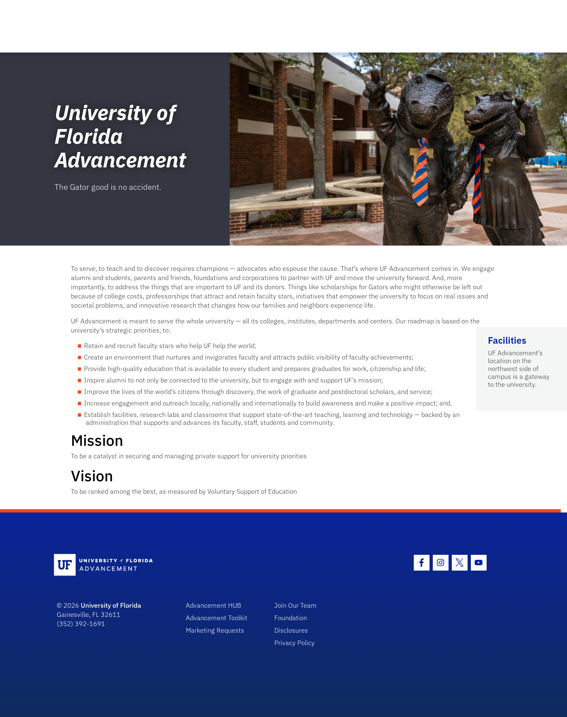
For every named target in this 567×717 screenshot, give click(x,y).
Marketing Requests (215, 630)
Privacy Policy (294, 642)
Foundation (290, 617)
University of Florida (111, 605)
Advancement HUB (213, 605)
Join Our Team (295, 605)
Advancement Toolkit (216, 617)
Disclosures (291, 630)
